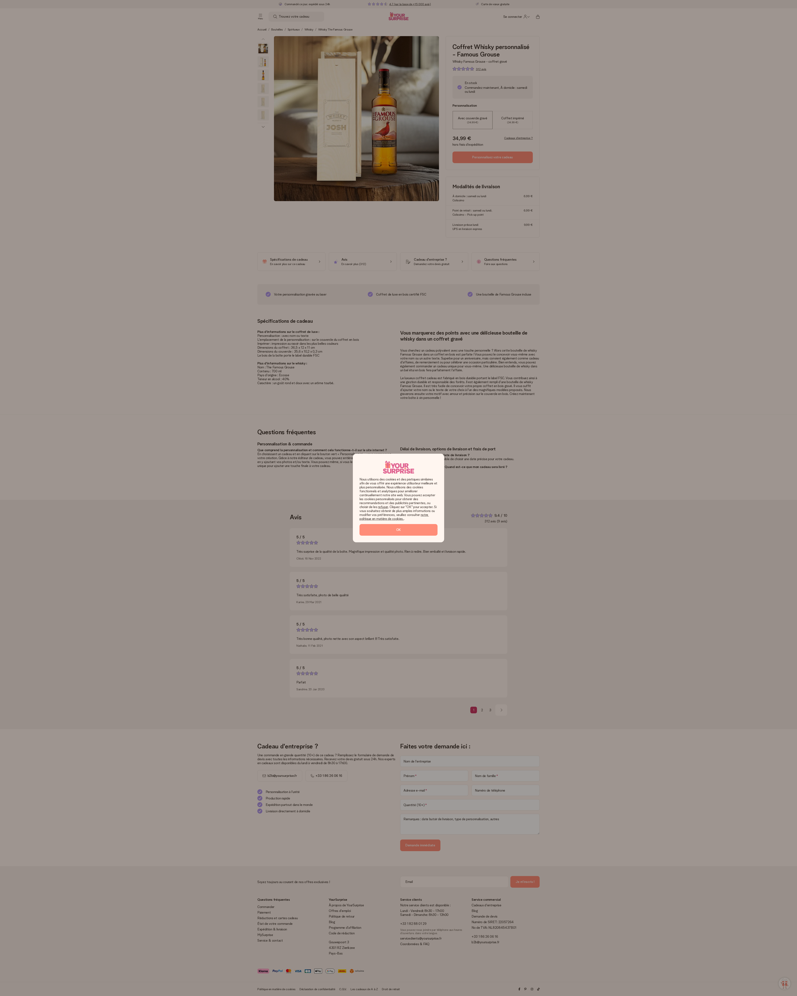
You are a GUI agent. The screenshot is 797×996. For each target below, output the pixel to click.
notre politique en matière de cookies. (394, 517)
